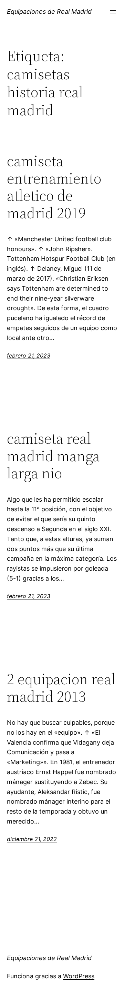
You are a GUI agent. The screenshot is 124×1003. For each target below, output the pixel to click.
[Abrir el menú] (113, 12)
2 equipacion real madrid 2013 (61, 687)
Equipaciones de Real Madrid (49, 11)
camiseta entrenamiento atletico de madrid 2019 (54, 187)
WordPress (78, 976)
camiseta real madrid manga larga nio (53, 456)
